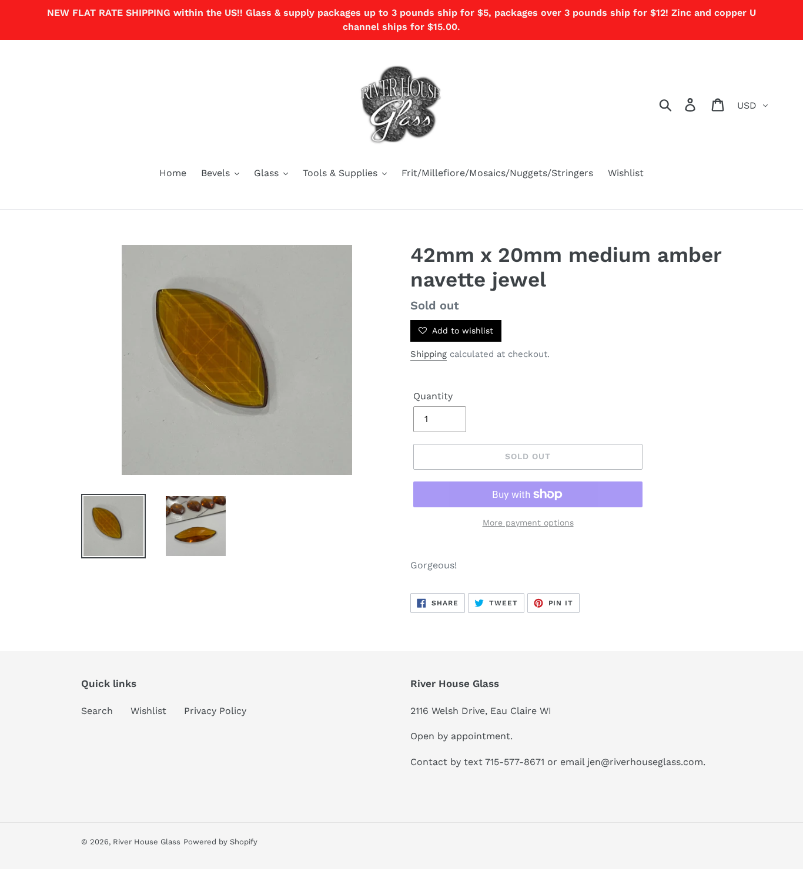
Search (97, 710)
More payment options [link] (528, 522)
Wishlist (148, 710)
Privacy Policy (215, 710)
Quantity (433, 396)
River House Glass (146, 841)
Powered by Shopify (220, 841)
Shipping (428, 354)
